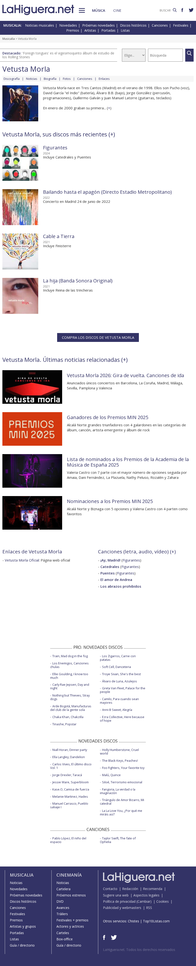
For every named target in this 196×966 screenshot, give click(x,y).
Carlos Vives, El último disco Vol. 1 (71, 766)
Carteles (62, 933)
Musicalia (8, 39)
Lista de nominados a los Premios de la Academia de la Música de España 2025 (128, 462)
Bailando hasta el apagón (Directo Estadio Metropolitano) (107, 192)
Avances (62, 907)
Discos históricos (133, 25)
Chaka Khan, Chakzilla (67, 717)
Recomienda (152, 888)
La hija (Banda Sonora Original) (78, 280)
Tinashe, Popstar (64, 724)
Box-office (64, 939)
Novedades (68, 25)
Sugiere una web (116, 895)
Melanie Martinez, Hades (70, 796)
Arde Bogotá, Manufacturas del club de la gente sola (70, 708)
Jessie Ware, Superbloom (70, 782)
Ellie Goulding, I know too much (69, 676)
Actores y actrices (70, 926)
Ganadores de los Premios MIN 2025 (107, 417)
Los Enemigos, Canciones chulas (69, 665)
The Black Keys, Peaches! (120, 760)
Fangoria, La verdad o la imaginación (117, 791)
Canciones (160, 25)
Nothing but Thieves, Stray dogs (70, 697)
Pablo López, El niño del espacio (68, 840)
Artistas (90, 30)
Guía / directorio (22, 945)
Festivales (180, 25)
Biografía (50, 78)
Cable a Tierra (58, 236)
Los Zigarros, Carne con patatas (118, 658)
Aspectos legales (146, 895)
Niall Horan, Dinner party (69, 750)
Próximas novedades (98, 25)
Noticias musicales (39, 25)
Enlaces (104, 78)
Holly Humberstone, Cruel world (119, 751)
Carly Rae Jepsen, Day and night (69, 686)
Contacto (110, 888)
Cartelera (63, 889)
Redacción (130, 888)
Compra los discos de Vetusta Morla (98, 337)
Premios (72, 30)
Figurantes (55, 147)
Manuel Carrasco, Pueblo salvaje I (69, 805)
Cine (117, 10)
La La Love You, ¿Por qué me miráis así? (121, 812)
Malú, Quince (111, 775)
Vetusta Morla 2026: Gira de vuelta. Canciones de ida (125, 375)
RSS (149, 907)
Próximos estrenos (71, 895)
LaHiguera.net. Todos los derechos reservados (139, 949)
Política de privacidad (119, 901)
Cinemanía (69, 875)
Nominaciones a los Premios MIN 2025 (110, 501)
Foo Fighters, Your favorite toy (123, 768)
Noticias (31, 78)
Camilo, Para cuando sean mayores (119, 701)
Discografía (12, 78)
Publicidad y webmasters (122, 907)
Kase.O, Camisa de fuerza (70, 789)
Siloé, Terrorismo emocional (122, 782)
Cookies (162, 901)
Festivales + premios (72, 920)
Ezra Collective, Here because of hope (122, 719)
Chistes (133, 921)
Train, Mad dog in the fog (70, 656)
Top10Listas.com (156, 921)
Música (98, 10)
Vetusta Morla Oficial (22, 560)
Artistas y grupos (23, 926)
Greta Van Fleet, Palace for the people (122, 690)
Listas (125, 30)
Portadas (108, 30)
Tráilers (62, 914)
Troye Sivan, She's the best (121, 674)
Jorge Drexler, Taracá (67, 775)
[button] (82, 10)
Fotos (67, 78)
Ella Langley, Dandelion (68, 757)
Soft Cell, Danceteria (116, 667)
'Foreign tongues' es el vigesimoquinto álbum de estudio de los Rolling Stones (58, 55)
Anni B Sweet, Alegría (117, 710)
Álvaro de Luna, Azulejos (119, 681)
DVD (60, 901)
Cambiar (143, 901)
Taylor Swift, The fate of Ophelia (118, 840)
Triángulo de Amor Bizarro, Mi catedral (122, 802)
